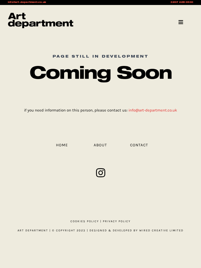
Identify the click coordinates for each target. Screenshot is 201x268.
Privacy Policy (117, 221)
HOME (62, 145)
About (100, 145)
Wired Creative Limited (161, 230)
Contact (139, 145)
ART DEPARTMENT (33, 230)
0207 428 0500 (182, 2)
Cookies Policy (84, 221)
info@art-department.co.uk (153, 110)
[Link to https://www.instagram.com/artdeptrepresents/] (100, 173)
